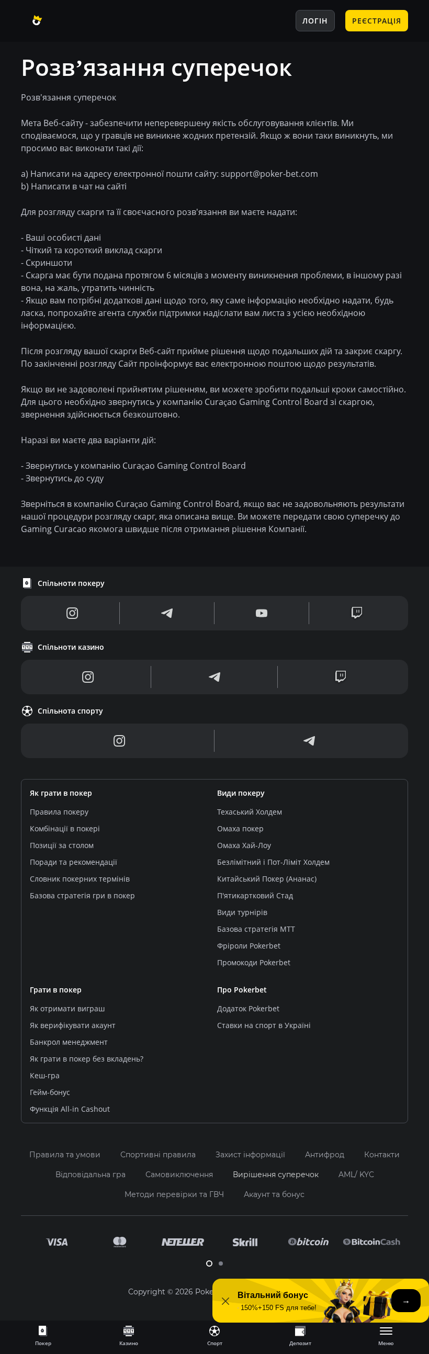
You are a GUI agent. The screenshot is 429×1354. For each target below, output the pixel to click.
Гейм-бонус (50, 1092)
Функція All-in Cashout (70, 1109)
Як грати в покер (61, 793)
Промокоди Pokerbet (253, 962)
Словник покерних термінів (80, 879)
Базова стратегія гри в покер (82, 895)
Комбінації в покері (65, 828)
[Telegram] (167, 613)
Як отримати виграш (67, 1008)
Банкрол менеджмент (69, 1042)
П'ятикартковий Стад (255, 895)
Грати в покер (56, 990)
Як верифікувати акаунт (73, 1025)
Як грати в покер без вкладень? (86, 1059)
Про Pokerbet (242, 990)
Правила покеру (59, 812)
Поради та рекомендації (73, 862)
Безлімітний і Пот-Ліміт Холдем (273, 862)
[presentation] (43, 1335)
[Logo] (60, 21)
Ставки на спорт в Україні (264, 1025)
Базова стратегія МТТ (256, 929)
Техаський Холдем (249, 812)
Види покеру (241, 793)
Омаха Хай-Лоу (244, 845)
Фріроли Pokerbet (248, 946)
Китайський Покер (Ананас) (267, 879)
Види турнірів (242, 912)
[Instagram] (72, 613)
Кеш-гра (45, 1075)
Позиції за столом (62, 845)
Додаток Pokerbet (248, 1008)
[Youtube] (261, 613)
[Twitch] (356, 613)
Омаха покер (240, 828)
